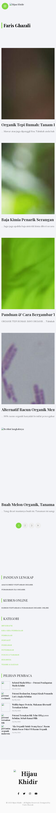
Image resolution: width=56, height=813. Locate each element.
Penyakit (6, 640)
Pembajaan (6, 635)
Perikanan (6, 645)
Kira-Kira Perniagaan (12, 630)
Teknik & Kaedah (9, 664)
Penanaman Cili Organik (13, 589)
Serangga (6, 660)
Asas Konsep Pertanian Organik (17, 585)
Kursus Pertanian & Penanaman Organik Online (25, 608)
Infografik (7, 626)
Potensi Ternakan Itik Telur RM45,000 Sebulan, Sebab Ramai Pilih (30, 717)
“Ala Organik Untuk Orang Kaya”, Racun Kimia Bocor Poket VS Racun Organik (31, 728)
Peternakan (7, 650)
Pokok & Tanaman (10, 655)
